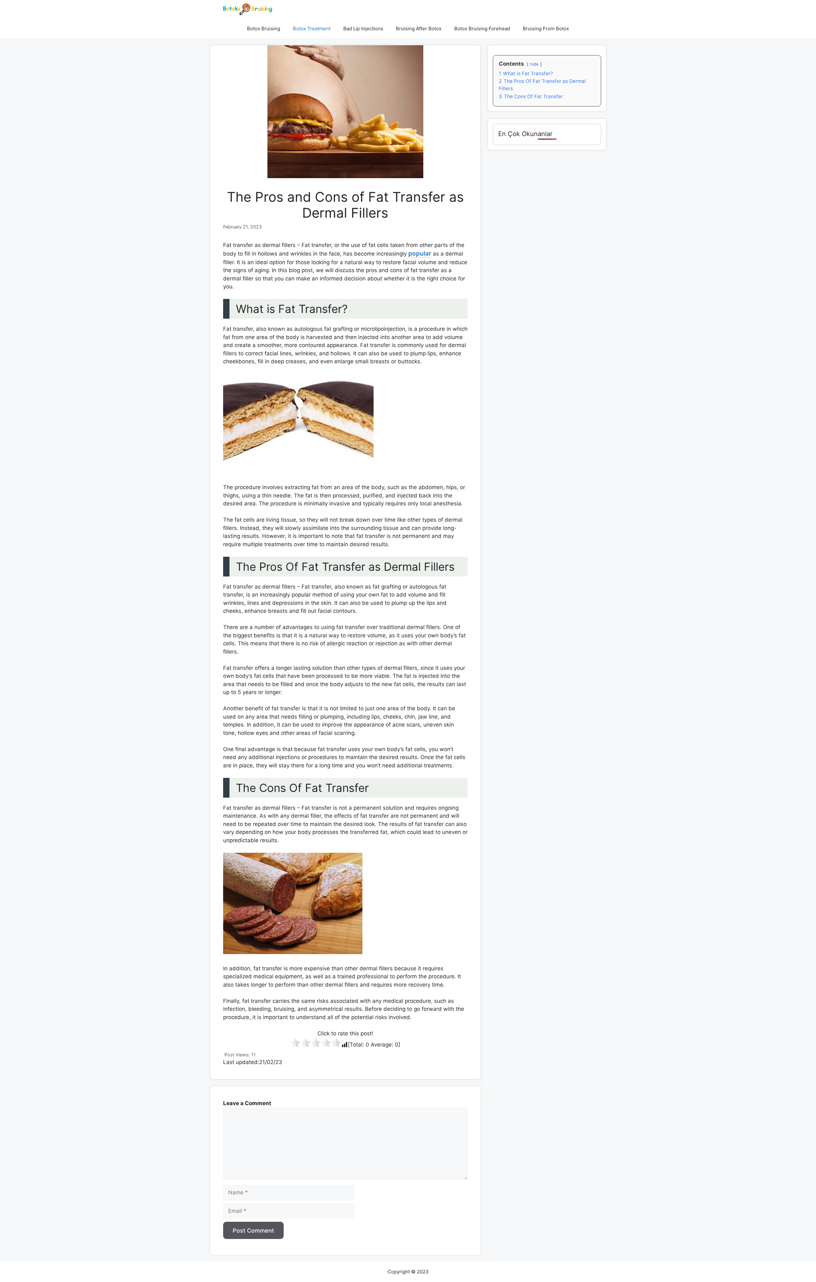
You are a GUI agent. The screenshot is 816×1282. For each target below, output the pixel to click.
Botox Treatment (312, 28)
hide (534, 64)
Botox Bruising (263, 28)
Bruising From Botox (546, 28)
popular (419, 253)
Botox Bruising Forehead (482, 28)
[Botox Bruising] (247, 9)
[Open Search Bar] (584, 28)
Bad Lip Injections (363, 28)
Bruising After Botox (418, 28)
